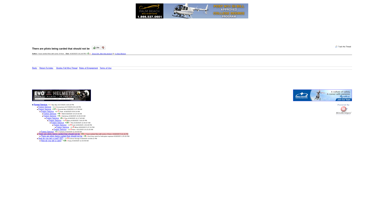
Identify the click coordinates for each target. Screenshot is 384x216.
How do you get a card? (51, 141)
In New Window (120, 53)
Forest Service (44, 107)
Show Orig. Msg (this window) (102, 53)
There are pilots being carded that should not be (59, 134)
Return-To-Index (46, 68)
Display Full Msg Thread (66, 68)
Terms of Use (105, 68)
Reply (34, 68)
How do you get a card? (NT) (50, 138)
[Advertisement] (192, 29)
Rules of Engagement (88, 68)
